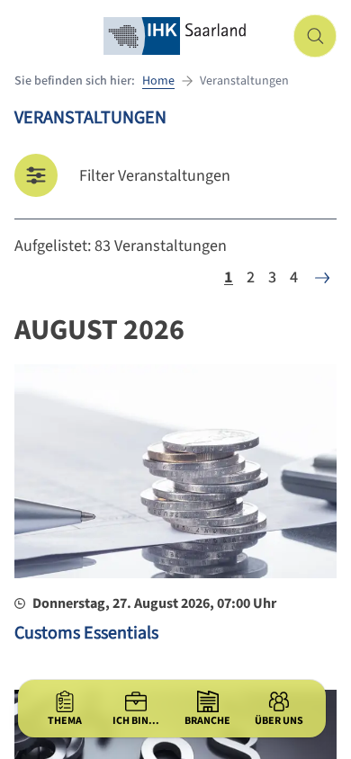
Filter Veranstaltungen (154, 176)
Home (158, 81)
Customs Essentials (86, 633)
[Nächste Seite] (322, 278)
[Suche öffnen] (315, 36)
